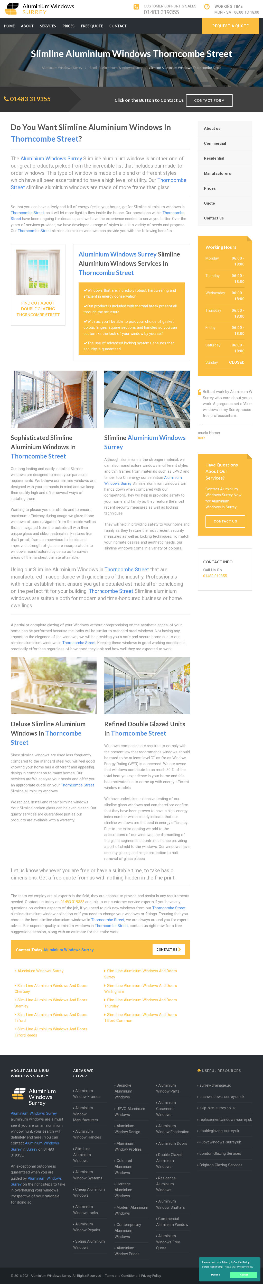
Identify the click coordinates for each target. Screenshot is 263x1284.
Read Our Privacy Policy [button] (239, 1266)
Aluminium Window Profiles (128, 1146)
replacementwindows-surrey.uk (226, 1119)
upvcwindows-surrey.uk (221, 1142)
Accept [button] (244, 1274)
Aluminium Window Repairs (86, 1227)
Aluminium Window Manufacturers (85, 1114)
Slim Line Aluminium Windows (82, 1155)
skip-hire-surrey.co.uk (218, 1108)
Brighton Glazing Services (221, 1165)
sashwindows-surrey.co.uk (222, 1096)
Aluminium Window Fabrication (172, 1129)
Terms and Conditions (121, 1276)
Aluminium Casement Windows (166, 1108)
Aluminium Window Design (127, 1129)
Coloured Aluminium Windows (123, 1166)
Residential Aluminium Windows (166, 1184)
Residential (214, 158)
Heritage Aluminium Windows (123, 1190)
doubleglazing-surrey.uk (219, 1131)
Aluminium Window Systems (87, 1175)
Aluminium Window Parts (168, 1088)
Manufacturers (217, 173)
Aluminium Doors (172, 1143)
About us (212, 128)
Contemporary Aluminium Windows (128, 1230)
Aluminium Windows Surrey (40, 971)
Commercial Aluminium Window (172, 1221)
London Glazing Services (220, 1153)
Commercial (215, 143)
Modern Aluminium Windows (131, 1210)
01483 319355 (161, 12)
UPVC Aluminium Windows (130, 1111)
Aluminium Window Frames (86, 1093)
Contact (118, 25)
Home (9, 25)
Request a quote (230, 26)
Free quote (92, 25)
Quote (209, 203)
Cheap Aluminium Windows (89, 1192)
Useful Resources (221, 1070)
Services (48, 25)
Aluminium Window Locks (85, 1209)
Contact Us (167, 949)
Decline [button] (215, 1274)
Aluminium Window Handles (87, 1134)
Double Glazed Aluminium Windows (169, 1160)
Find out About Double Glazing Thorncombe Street (38, 309)
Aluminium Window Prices (127, 1251)
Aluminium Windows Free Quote (168, 1242)
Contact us (214, 218)
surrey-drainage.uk (215, 1085)
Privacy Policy (151, 1276)
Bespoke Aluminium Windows (123, 1091)
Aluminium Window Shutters (170, 1204)
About (27, 25)
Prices (68, 25)
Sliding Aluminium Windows (89, 1244)
